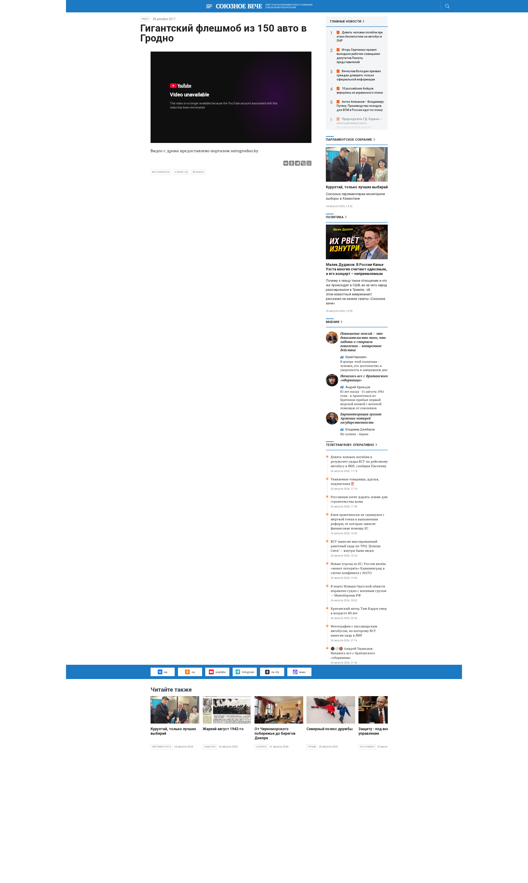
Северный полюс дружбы (329, 729)
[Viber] (303, 163)
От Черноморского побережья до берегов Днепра (275, 733)
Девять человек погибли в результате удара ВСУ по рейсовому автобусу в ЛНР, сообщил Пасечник (359, 461)
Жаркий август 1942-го (223, 729)
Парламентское (161, 747)
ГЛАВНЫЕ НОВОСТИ (345, 21)
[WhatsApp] (308, 163)
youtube (221, 672)
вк (165, 672)
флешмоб (198, 172)
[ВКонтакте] (285, 163)
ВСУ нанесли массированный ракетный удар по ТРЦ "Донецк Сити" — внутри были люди (356, 546)
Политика (335, 217)
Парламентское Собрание (349, 139)
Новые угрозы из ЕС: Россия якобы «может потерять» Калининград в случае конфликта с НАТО (358, 568)
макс (302, 672)
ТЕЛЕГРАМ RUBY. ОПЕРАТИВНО (350, 445)
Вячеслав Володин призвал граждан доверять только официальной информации (359, 75)
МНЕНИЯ (332, 322)
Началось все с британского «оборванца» (364, 378)
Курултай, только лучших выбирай (357, 187)
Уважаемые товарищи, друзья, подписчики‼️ (355, 481)
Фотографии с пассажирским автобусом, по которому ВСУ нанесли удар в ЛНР (354, 631)
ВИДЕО (145, 19)
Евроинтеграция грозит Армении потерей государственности (360, 418)
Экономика (367, 747)
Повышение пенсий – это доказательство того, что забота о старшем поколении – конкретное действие (363, 341)
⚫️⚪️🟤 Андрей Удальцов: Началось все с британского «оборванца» (353, 653)
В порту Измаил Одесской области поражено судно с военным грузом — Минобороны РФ (358, 591)
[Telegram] (297, 163)
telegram (248, 672)
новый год (181, 172)
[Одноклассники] (291, 163)
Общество (210, 747)
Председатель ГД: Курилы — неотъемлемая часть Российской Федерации (359, 123)
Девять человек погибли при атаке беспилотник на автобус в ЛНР (360, 36)
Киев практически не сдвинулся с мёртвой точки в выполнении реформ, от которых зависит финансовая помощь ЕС (357, 521)
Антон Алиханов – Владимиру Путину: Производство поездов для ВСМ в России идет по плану (360, 106)
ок (193, 672)
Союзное (261, 747)
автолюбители (161, 172)
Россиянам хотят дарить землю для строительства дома (359, 499)
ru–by (275, 672)
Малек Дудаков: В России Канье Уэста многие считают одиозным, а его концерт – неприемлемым (356, 269)
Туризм (312, 747)
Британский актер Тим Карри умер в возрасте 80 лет (359, 610)
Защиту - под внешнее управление (378, 731)
